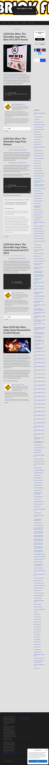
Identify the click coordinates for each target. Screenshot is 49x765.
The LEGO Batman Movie (39, 654)
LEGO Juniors (37, 256)
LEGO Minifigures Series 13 (39, 362)
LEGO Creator (37, 170)
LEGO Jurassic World (38, 261)
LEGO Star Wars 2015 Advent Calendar (38, 543)
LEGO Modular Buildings (39, 455)
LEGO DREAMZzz (38, 193)
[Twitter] (6, 128)
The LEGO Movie (37, 658)
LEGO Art (36, 132)
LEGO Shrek (36, 506)
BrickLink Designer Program (39, 113)
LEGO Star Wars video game (15, 357)
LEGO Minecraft (37, 298)
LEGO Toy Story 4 (37, 580)
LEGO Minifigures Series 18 (39, 381)
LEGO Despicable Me (38, 173)
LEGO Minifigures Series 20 (39, 388)
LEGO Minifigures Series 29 (39, 422)
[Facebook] (4, 128)
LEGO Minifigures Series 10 (39, 351)
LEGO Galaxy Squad (38, 226)
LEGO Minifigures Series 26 (39, 411)
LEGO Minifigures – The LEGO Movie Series (39, 442)
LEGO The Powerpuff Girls (39, 574)
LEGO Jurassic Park (38, 258)
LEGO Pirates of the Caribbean (38, 493)
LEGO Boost (36, 144)
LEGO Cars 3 (36, 160)
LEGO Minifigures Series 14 (39, 366)
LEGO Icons (36, 247)
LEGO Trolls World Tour (39, 585)
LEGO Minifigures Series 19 (39, 385)
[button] (46, 750)
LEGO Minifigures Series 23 (39, 400)
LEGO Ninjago (37, 477)
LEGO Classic (37, 168)
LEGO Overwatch (37, 487)
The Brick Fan (24, 9)
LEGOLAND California (38, 609)
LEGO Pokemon (37, 496)
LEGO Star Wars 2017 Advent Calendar (38, 547)
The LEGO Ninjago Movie (39, 664)
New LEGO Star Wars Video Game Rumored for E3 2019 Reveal (17, 330)
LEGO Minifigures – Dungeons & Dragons (38, 309)
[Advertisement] (40, 87)
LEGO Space (36, 512)
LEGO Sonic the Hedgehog (39, 509)
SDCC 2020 (36, 634)
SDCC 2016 (36, 624)
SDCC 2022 (36, 639)
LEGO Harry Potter (38, 233)
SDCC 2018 (36, 629)
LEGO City (36, 165)
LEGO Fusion (36, 219)
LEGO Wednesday (38, 595)
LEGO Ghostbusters (38, 231)
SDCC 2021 (36, 636)
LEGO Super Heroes (38, 556)
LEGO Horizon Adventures (39, 241)
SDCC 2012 (36, 614)
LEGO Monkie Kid (37, 458)
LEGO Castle (36, 163)
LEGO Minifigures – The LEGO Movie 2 (39, 337)
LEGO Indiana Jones (38, 253)
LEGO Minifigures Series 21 (39, 392)
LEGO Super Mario (38, 559)
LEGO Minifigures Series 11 (39, 355)
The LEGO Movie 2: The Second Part (39, 661)
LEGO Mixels (36, 450)
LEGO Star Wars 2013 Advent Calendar (38, 536)
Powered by (36, 44)
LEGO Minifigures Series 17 (39, 377)
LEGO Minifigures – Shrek (39, 323)
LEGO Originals (37, 485)
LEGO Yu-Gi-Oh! (37, 606)
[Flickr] (9, 128)
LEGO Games (37, 228)
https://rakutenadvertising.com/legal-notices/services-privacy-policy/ (11, 753)
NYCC (35, 611)
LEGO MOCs (36, 452)
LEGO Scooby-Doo (38, 501)
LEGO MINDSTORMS (38, 296)
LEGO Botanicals (37, 150)
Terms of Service (22, 717)
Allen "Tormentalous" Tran (17, 42)
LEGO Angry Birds (38, 121)
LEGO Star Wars (37, 525)
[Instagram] (7, 128)
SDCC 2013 (36, 616)
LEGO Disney (37, 178)
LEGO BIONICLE (37, 137)
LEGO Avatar (36, 134)
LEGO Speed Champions (39, 515)
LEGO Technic (37, 561)
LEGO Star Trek (37, 522)
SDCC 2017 (36, 626)
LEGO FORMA (37, 209)
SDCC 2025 (36, 647)
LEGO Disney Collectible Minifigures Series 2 (39, 185)
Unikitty (35, 668)
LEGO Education (37, 200)
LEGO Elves (36, 203)
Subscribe (39, 39)
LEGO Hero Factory (38, 236)
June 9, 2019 (6, 147)
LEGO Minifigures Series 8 (39, 430)
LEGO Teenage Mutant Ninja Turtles (38, 565)
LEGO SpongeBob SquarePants (37, 520)
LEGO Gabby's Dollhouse (39, 222)
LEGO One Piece (37, 482)
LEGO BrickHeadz (37, 155)
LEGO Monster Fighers (39, 461)
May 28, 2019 (6, 335)
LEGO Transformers (38, 583)
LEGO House (36, 244)
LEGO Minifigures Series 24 (39, 403)
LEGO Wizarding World (39, 600)
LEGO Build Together (38, 158)
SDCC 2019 (36, 631)
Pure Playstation (20, 360)
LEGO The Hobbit (37, 568)
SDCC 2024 (36, 644)
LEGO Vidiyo (36, 590)
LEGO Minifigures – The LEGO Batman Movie (39, 333)
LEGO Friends (37, 217)
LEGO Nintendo (37, 480)
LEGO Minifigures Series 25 (39, 407)
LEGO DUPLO (37, 195)
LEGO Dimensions (38, 175)
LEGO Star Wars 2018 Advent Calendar (38, 551)
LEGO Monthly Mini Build (39, 463)
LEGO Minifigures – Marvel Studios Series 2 (39, 320)
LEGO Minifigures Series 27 (39, 415)
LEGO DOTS (36, 190)
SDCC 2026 (36, 649)
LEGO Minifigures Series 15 (39, 370)
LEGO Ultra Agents (38, 588)
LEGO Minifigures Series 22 (39, 396)
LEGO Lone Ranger (38, 286)
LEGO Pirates (37, 490)
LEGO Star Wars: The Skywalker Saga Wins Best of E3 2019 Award (15, 36)
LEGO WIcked (37, 598)
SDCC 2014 (36, 619)
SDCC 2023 (36, 641)
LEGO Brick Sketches (38, 153)
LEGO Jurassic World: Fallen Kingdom (38, 272)
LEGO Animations (37, 126)
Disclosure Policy (26, 719)
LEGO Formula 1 (37, 212)
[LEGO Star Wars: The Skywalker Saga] (17, 150)
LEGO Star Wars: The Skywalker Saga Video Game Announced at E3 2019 (15, 248)
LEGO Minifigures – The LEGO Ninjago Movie (39, 340)
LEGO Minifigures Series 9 (39, 433)
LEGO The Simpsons (38, 578)
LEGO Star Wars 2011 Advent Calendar (38, 528)
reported (15, 152)
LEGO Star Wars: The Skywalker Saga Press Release (14, 141)
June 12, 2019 (6, 42)
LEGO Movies (37, 467)
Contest (35, 119)
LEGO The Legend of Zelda (39, 570)
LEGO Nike (36, 475)
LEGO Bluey (36, 139)
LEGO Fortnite (37, 214)
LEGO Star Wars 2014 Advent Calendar (38, 540)
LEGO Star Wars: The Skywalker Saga (16, 77)
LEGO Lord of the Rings (39, 288)
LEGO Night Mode (38, 472)
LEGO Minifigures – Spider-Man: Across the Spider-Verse (39, 329)
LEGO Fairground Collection (37, 206)
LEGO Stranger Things (38, 554)
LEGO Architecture (38, 129)
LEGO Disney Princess (38, 188)
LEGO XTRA (36, 604)
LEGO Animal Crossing (38, 124)
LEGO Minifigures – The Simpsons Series (39, 348)
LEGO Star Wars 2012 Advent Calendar (38, 532)
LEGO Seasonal (37, 504)
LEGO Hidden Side (38, 238)
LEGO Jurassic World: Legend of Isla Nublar (38, 275)
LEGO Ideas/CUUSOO (38, 249)
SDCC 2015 (36, 621)
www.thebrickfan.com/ (9, 125)
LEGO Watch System (38, 593)
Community (36, 116)
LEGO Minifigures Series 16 (39, 373)
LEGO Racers (36, 499)
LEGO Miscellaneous (38, 447)
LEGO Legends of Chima (39, 282)
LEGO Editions (37, 198)
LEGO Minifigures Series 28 (39, 418)
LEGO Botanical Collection (39, 147)
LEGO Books (36, 142)
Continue (6, 130)
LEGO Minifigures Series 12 (39, 358)
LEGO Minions (37, 445)
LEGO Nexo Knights (38, 470)
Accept (38, 761)
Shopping (36, 652)
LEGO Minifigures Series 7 (39, 426)
